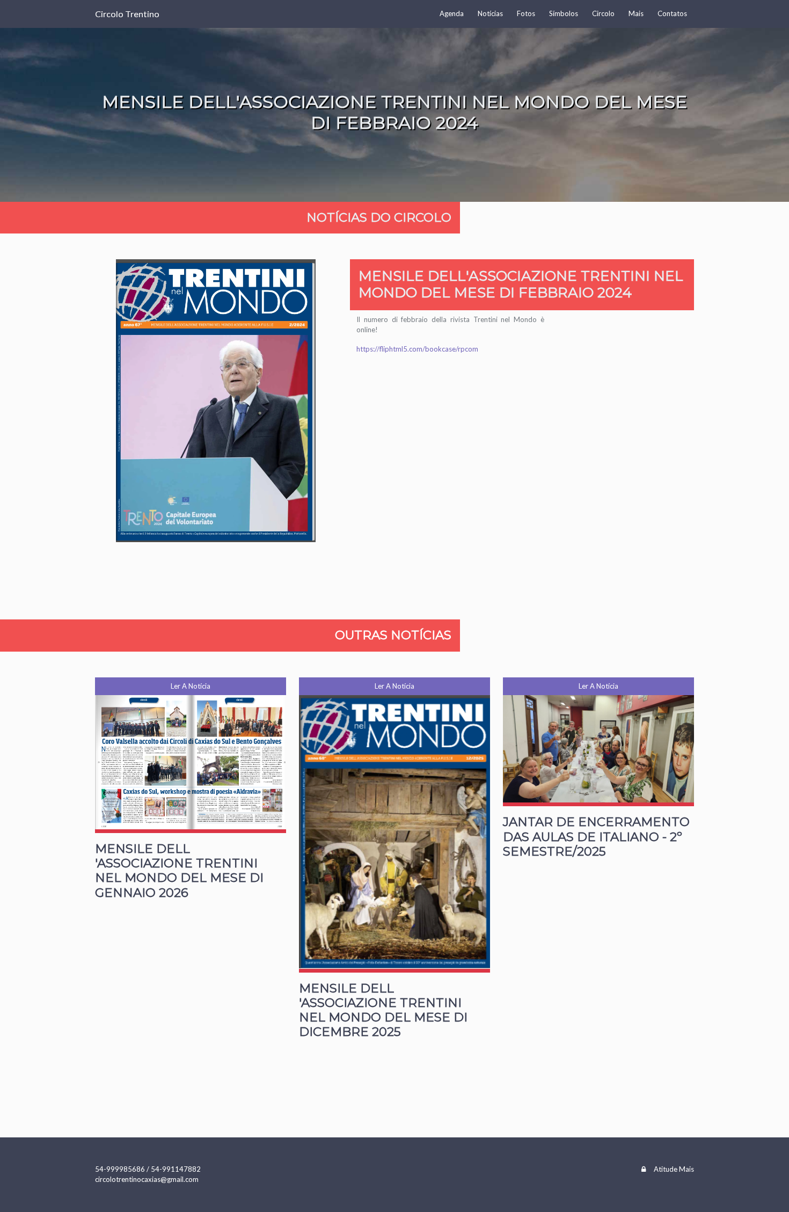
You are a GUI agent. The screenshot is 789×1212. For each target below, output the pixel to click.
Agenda (452, 13)
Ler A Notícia (190, 686)
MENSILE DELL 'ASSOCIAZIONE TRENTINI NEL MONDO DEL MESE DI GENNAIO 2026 (179, 870)
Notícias (490, 13)
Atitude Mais (674, 1169)
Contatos (672, 13)
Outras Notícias (393, 634)
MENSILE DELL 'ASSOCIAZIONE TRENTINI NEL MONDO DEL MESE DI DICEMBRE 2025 (383, 1010)
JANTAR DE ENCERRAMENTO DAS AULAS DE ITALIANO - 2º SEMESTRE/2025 (596, 836)
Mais (636, 13)
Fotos (526, 13)
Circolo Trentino (127, 14)
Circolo (603, 13)
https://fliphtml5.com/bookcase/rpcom (417, 349)
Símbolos (563, 13)
